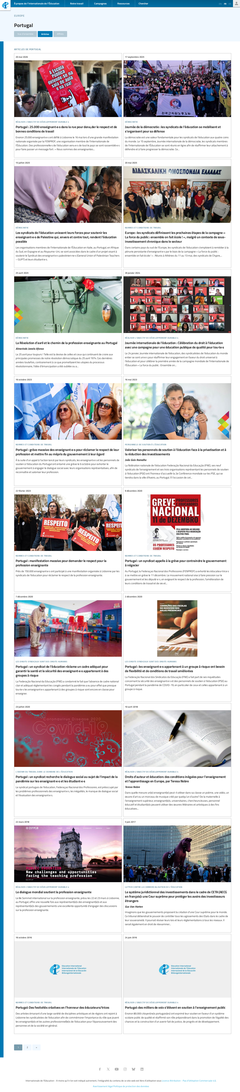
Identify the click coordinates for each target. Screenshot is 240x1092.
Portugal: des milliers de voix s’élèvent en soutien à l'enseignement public (177, 979)
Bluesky (133, 1069)
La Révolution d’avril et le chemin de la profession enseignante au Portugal (68, 319)
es (230, 3)
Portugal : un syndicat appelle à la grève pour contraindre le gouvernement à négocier (177, 537)
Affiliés (60, 33)
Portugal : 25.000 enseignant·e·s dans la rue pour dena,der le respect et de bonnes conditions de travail (68, 103)
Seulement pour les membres (236, 3)
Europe (19, 15)
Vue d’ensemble (25, 33)
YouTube (117, 1069)
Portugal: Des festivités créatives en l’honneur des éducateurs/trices (68, 981)
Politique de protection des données (131, 1086)
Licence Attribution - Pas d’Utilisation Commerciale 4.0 (189, 1080)
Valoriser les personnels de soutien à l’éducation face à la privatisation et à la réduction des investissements (177, 428)
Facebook (100, 1069)
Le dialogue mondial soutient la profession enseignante (68, 866)
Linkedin (142, 1069)
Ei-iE (5, 6)
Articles (45, 34)
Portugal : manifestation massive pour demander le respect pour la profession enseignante (68, 533)
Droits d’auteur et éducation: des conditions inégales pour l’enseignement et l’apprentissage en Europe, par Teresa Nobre (177, 757)
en (220, 3)
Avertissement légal (103, 1086)
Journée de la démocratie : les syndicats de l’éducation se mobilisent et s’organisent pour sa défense (177, 103)
